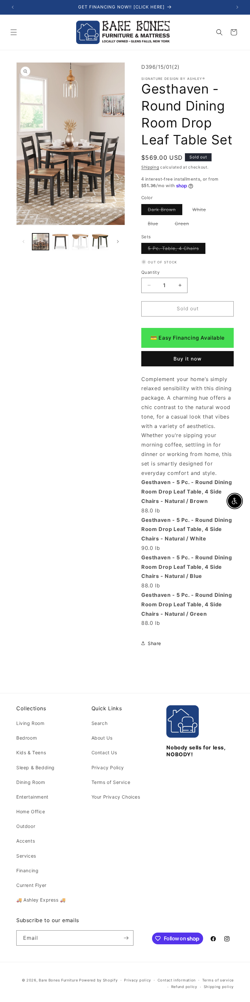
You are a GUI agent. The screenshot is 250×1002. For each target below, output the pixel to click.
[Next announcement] (237, 7)
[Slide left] (23, 241)
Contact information (177, 980)
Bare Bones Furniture (58, 980)
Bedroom (26, 738)
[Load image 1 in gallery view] (40, 241)
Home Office (30, 811)
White (202, 210)
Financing (27, 870)
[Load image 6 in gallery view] (80, 241)
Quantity (150, 272)
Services (26, 856)
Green (185, 224)
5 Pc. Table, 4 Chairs (176, 249)
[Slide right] (118, 241)
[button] (14, 32)
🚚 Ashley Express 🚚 (41, 900)
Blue (156, 224)
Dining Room (30, 782)
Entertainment (32, 797)
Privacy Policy (107, 767)
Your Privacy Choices (115, 797)
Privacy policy (137, 980)
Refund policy (184, 986)
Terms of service (218, 980)
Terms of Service (111, 782)
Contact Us (104, 752)
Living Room (30, 723)
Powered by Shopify (98, 980)
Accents (25, 841)
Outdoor (25, 826)
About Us (102, 738)
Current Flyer (31, 885)
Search (99, 723)
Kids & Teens (31, 752)
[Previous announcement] (13, 7)
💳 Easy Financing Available (187, 337)
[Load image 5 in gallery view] (60, 241)
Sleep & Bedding (35, 767)
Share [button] (154, 643)
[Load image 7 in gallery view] (100, 241)
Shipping (150, 167)
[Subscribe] (126, 938)
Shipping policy (219, 986)
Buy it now (187, 359)
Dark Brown (165, 210)
